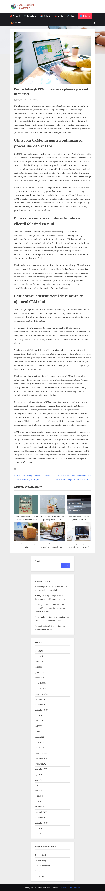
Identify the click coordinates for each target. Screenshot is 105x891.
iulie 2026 (39, 656)
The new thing (40, 860)
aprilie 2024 (39, 796)
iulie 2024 (39, 779)
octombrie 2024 (41, 763)
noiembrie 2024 (41, 758)
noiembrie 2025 (41, 699)
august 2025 (39, 715)
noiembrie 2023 (41, 812)
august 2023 (39, 828)
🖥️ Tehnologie (30, 15)
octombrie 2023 (41, 817)
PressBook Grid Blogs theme (71, 888)
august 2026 (39, 650)
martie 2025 (39, 736)
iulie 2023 (39, 833)
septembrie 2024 (41, 769)
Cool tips (38, 871)
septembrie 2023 (41, 823)
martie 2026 (39, 677)
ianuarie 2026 (40, 688)
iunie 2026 (39, 661)
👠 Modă (59, 15)
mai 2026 (38, 667)
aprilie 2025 (39, 731)
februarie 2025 (40, 742)
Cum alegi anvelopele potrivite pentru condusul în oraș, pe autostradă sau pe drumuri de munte (50, 608)
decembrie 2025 (41, 693)
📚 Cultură (45, 15)
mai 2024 (38, 790)
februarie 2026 (40, 683)
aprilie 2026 (39, 672)
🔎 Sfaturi (71, 15)
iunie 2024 (39, 785)
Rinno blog (39, 876)
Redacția (36, 99)
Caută (37, 561)
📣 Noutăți (15, 15)
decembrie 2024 (41, 753)
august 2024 (39, 774)
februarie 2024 (40, 801)
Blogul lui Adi (40, 855)
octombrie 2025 (41, 704)
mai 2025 (38, 726)
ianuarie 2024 (40, 806)
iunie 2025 (39, 720)
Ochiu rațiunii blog (42, 865)
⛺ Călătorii (15, 22)
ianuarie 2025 (40, 747)
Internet (20, 469)
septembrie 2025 (41, 710)
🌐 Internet (85, 15)
